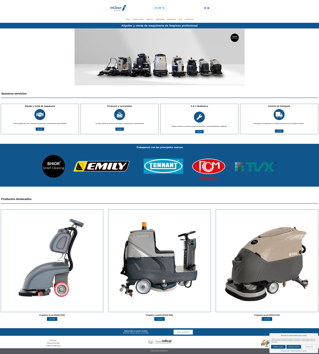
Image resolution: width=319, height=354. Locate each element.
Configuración (309, 347)
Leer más (52, 319)
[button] (159, 8)
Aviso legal (304, 350)
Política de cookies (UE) (53, 345)
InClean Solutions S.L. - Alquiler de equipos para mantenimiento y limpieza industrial (137, 8)
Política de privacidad (296, 350)
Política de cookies (285, 350)
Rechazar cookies (293, 347)
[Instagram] (208, 8)
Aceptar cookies (278, 347)
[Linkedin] (205, 8)
